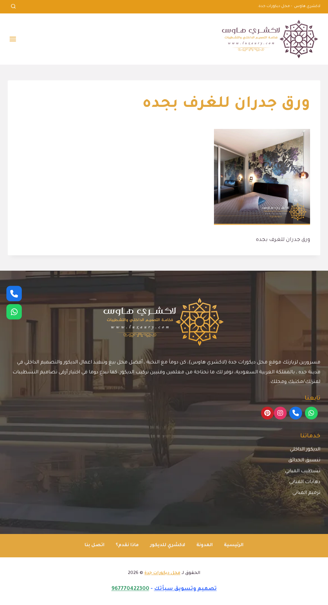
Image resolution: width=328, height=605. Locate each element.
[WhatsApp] (311, 413)
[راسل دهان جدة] (14, 311)
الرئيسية (233, 545)
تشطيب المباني (302, 471)
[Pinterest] (267, 413)
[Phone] (295, 413)
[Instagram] (280, 413)
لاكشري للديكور (167, 545)
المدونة (204, 545)
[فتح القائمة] (13, 38)
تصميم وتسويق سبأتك (185, 589)
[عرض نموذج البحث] (13, 6)
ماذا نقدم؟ (127, 545)
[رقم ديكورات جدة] (14, 293)
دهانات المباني (304, 482)
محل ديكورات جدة (162, 573)
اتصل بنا (94, 545)
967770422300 (130, 589)
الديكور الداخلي (305, 449)
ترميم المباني (306, 493)
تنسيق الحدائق (304, 460)
